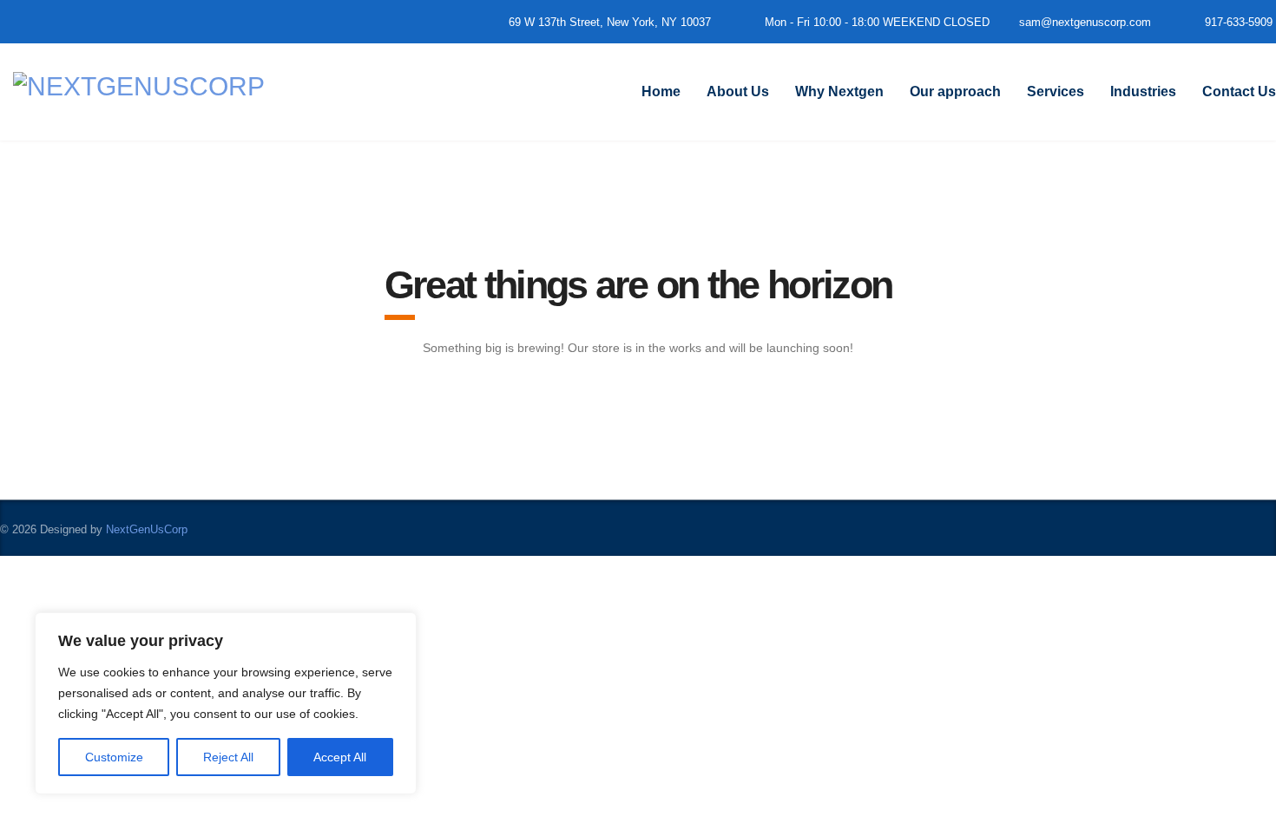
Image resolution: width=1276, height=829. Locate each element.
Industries (1143, 91)
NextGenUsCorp (146, 529)
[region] (226, 703)
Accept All (339, 757)
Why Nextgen (839, 91)
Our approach (955, 91)
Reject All (228, 757)
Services (1055, 91)
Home (661, 91)
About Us (738, 91)
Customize (114, 757)
